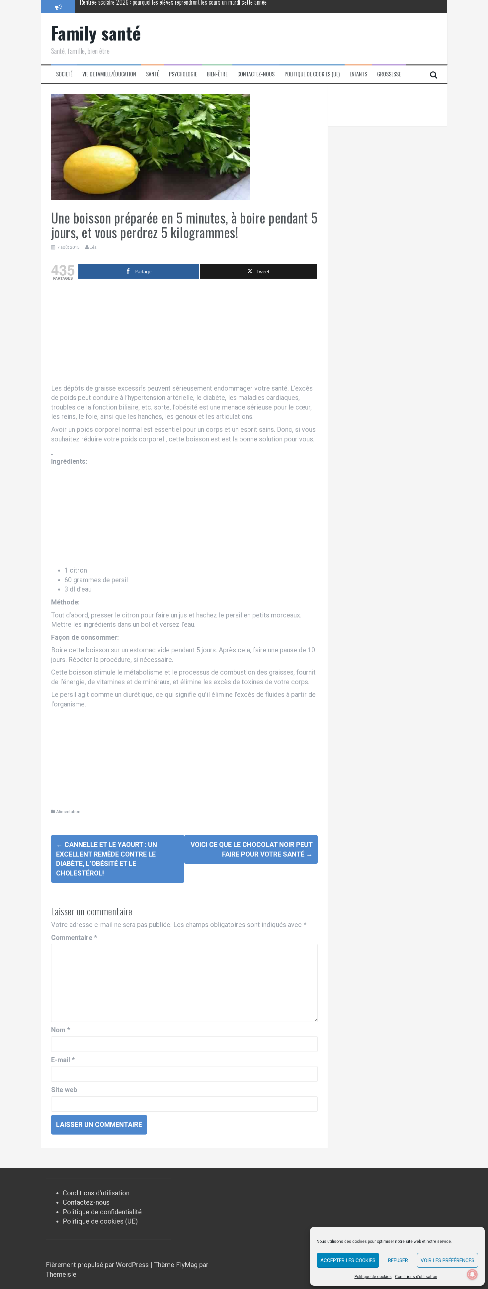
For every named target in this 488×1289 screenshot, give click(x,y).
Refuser (398, 1260)
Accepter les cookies (347, 1260)
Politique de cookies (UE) (312, 74)
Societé (64, 74)
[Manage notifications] (472, 1274)
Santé (152, 74)
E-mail (63, 1060)
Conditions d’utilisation (416, 1276)
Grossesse (389, 74)
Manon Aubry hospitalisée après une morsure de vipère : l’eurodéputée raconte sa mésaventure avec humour (195, 6)
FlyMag (187, 1265)
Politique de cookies (373, 1276)
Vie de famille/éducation (109, 74)
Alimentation (68, 811)
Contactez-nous (256, 74)
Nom (60, 1030)
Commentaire (74, 938)
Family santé (96, 33)
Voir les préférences (447, 1260)
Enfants (358, 74)
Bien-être (217, 74)
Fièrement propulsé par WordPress (98, 1265)
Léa (93, 247)
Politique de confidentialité (102, 1212)
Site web (64, 1090)
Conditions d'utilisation (96, 1193)
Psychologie (183, 74)
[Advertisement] (184, 333)
